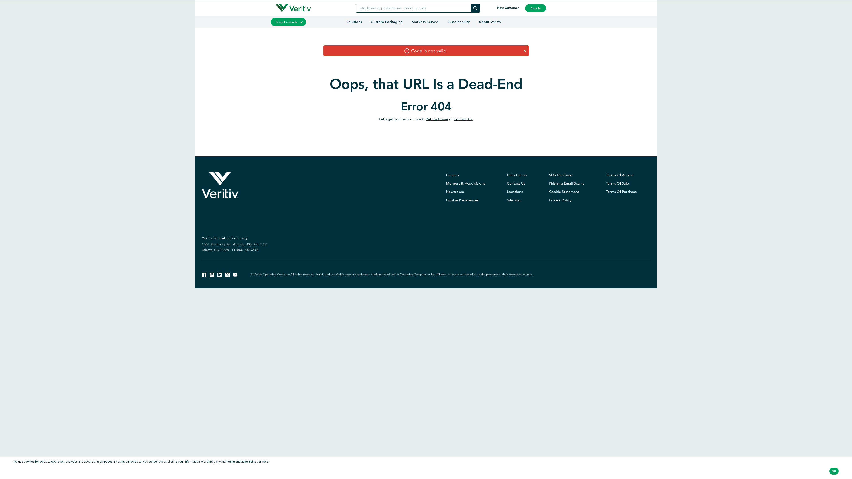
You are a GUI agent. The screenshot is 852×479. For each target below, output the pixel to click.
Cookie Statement (564, 192)
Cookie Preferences (462, 200)
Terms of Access (619, 175)
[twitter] (227, 274)
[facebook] (204, 274)
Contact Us (516, 183)
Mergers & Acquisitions (465, 183)
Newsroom (455, 192)
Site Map (514, 200)
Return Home (437, 119)
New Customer (508, 8)
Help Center (517, 175)
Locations (515, 192)
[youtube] (235, 274)
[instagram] (212, 274)
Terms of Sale (617, 183)
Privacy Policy (560, 200)
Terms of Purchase (621, 192)
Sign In (536, 8)
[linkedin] (219, 274)
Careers (452, 175)
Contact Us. (463, 119)
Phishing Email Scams (566, 183)
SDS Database (560, 175)
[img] (475, 8)
